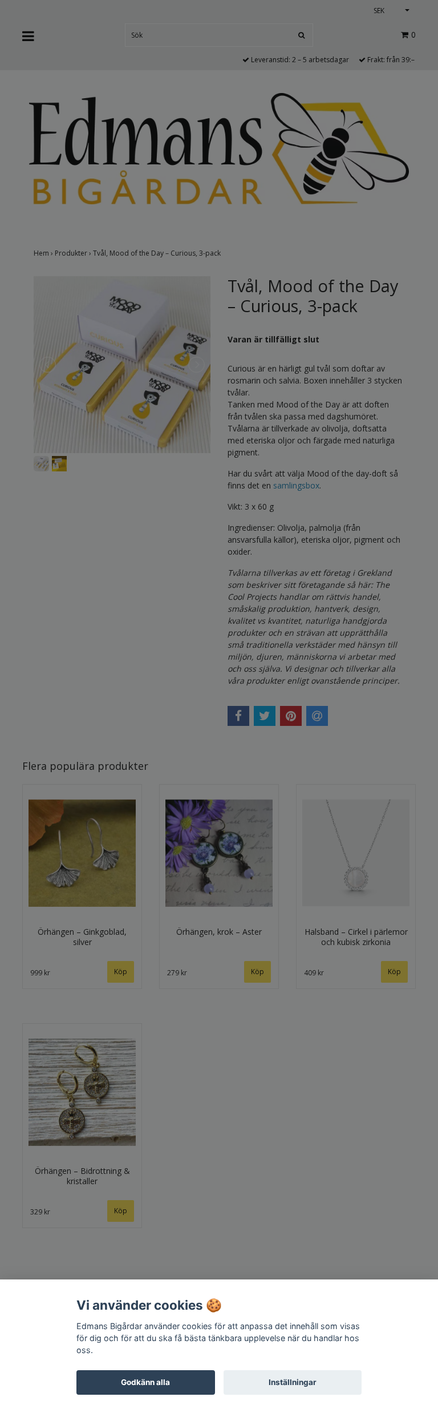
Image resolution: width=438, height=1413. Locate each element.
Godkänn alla (145, 1382)
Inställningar (293, 1382)
